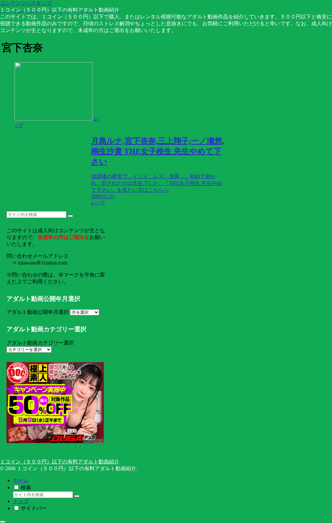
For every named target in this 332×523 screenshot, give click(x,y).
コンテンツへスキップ (26, 3)
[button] (70, 216)
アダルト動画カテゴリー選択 (40, 343)
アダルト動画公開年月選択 (37, 312)
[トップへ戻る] (2, 522)
